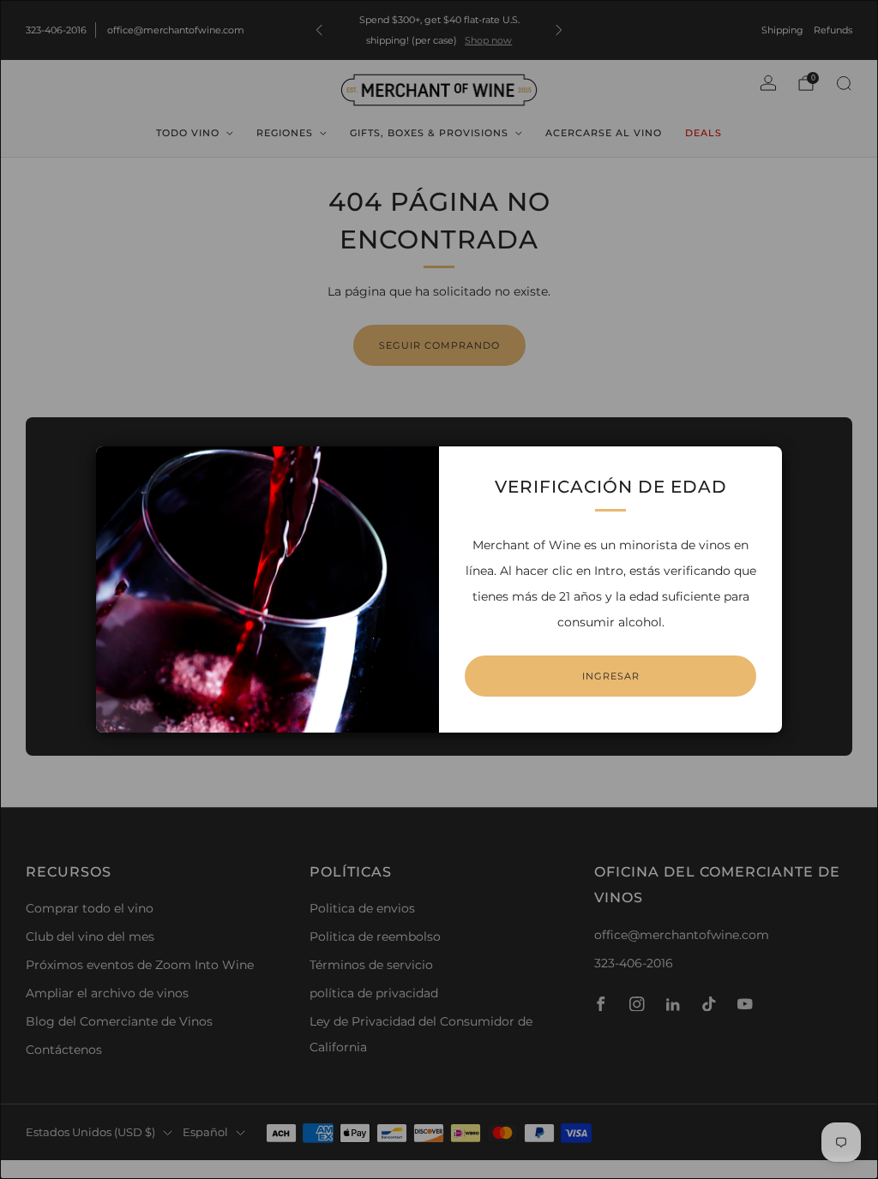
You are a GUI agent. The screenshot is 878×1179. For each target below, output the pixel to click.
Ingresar (611, 676)
